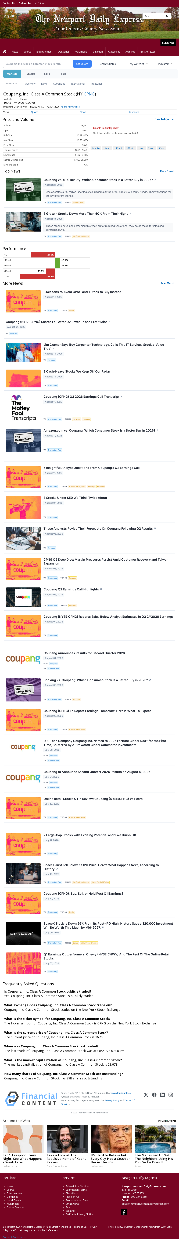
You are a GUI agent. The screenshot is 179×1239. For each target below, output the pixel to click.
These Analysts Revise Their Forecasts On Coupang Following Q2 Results (100, 528)
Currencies (59, 83)
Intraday (96, 148)
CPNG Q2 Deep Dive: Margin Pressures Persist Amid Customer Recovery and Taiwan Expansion (106, 561)
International (78, 83)
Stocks (31, 73)
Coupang (54, 664)
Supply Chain (78, 202)
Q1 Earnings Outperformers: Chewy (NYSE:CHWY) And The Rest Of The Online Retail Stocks (107, 956)
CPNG (89, 94)
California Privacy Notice (23, 1230)
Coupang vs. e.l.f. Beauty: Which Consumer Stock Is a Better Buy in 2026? (100, 180)
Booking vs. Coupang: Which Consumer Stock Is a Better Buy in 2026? (97, 680)
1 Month (118, 148)
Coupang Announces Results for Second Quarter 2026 (84, 653)
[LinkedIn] (162, 1098)
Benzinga (51, 360)
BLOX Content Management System (137, 1226)
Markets (12, 73)
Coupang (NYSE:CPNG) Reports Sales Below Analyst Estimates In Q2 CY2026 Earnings (108, 616)
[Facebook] (154, 1098)
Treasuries (96, 83)
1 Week (107, 148)
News (44, 83)
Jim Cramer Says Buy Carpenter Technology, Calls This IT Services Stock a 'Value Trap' (104, 346)
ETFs (47, 73)
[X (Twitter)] (146, 1098)
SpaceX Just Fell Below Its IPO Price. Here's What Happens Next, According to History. (101, 867)
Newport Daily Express (32, 1226)
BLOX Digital (167, 1226)
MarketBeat (52, 605)
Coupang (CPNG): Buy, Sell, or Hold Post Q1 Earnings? (83, 893)
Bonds (75, 943)
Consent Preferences (14, 1237)
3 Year (151, 148)
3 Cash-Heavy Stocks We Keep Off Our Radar (77, 371)
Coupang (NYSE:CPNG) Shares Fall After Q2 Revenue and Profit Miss (58, 322)
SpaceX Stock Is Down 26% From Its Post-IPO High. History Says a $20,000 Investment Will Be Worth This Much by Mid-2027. (108, 925)
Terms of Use (81, 1226)
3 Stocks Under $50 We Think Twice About (75, 498)
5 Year (161, 148)
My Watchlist (137, 64)
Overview (30, 83)
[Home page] (87, 16)
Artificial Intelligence (81, 236)
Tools (62, 73)
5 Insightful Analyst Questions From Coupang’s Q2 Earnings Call (92, 468)
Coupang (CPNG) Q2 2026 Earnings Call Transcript (83, 396)
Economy (86, 419)
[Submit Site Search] (167, 16)
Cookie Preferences (48, 1230)
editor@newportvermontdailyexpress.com (145, 1203)
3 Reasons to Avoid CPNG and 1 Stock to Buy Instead (82, 292)
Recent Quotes (107, 64)
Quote (34, 112)
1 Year (141, 148)
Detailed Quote (164, 119)
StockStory (52, 310)
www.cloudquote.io (120, 1093)
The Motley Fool (54, 202)
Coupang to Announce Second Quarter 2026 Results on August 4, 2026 (97, 772)
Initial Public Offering (100, 882)
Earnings (76, 419)
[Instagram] (170, 1098)
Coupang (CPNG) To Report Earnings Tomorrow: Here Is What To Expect (97, 711)
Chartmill (13, 333)
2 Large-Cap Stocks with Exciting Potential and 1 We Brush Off (90, 835)
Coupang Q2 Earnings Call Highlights (73, 589)
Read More (167, 283)
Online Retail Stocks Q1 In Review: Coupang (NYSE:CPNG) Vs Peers (93, 799)
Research (133, 112)
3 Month (130, 148)
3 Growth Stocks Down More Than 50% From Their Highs (88, 213)
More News (166, 171)
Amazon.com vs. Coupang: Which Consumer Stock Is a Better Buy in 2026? (101, 430)
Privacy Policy (112, 1100)
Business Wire (53, 669)
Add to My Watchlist (70, 106)
